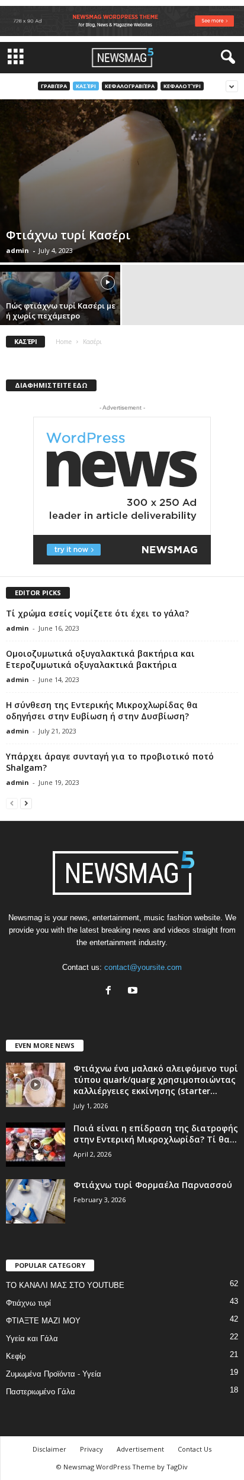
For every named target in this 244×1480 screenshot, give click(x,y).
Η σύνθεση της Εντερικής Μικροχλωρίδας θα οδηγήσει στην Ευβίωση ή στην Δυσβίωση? (102, 710)
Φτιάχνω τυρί (28, 1303)
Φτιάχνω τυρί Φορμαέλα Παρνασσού (152, 1184)
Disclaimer (49, 1449)
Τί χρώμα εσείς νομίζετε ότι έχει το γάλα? (97, 613)
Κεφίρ (15, 1356)
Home (64, 341)
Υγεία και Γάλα (32, 1338)
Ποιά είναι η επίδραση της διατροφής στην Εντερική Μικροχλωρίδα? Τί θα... (155, 1133)
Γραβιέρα (54, 86)
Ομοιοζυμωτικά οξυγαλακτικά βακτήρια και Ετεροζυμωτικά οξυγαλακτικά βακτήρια (100, 659)
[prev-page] (12, 803)
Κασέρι (86, 86)
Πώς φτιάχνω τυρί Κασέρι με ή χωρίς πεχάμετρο (60, 310)
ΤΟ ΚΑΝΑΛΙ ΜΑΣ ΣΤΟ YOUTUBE (65, 1285)
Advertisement (140, 1449)
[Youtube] (134, 991)
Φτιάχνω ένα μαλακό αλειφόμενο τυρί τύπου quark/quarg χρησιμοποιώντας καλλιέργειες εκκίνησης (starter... (155, 1079)
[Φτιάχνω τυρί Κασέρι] (122, 180)
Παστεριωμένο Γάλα (40, 1391)
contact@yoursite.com (143, 967)
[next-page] (26, 803)
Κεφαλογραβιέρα (130, 86)
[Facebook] (111, 991)
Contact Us (194, 1449)
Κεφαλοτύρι (182, 86)
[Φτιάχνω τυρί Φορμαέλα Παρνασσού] (35, 1201)
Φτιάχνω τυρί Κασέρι (68, 235)
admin (17, 250)
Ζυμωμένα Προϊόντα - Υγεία (53, 1373)
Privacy (91, 1449)
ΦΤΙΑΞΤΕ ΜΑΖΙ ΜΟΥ (43, 1320)
